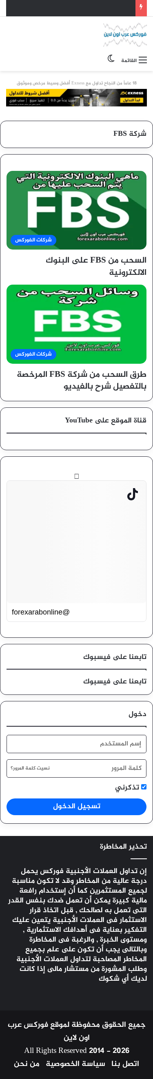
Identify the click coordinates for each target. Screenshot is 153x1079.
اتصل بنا (125, 1064)
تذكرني (128, 788)
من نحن (27, 1064)
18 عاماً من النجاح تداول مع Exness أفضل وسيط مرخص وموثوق (77, 83)
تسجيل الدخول (76, 806)
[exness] (76, 100)
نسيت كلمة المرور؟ (30, 768)
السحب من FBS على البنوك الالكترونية (96, 267)
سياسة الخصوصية (75, 1064)
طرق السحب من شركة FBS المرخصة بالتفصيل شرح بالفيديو (81, 381)
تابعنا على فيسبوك (114, 682)
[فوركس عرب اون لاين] (125, 34)
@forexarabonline (41, 612)
